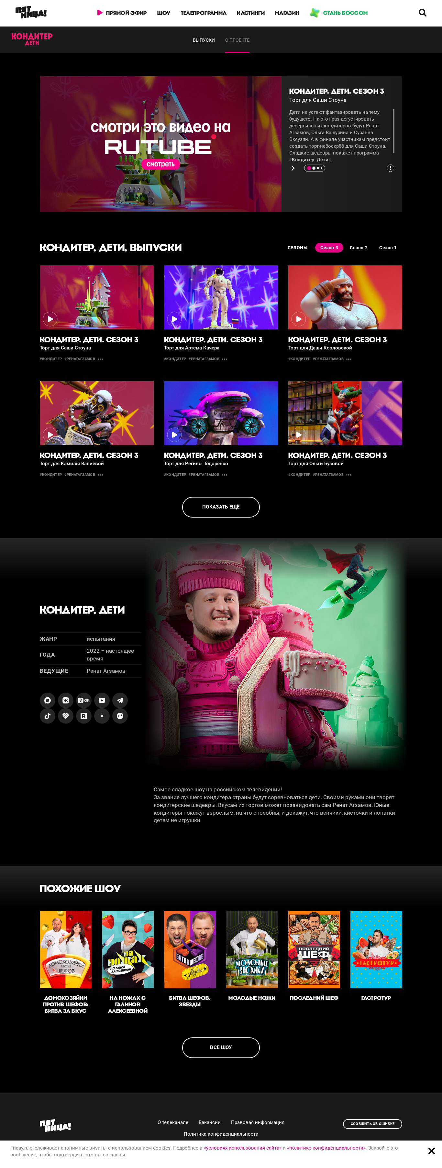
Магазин (287, 13)
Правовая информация (257, 1122)
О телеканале (173, 1122)
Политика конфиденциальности (221, 1134)
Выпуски (204, 40)
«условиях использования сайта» (243, 1148)
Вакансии (210, 1122)
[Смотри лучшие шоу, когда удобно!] (31, 13)
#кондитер (51, 359)
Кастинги (251, 13)
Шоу (164, 13)
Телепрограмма (204, 13)
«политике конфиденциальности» (326, 1148)
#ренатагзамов (79, 359)
